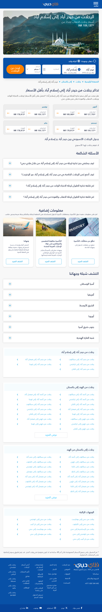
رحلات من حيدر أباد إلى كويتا (40, 364)
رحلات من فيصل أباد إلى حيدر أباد (38, 476)
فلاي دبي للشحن (53, 579)
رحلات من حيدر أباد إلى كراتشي (82, 364)
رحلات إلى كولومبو (12, 593)
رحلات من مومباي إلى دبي (40, 534)
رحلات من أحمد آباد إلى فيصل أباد (37, 394)
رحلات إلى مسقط (12, 579)
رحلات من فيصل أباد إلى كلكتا (82, 486)
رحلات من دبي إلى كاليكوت (83, 524)
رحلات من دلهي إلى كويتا (41, 423)
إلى (75, 67)
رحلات (78, 81)
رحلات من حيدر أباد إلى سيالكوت (81, 359)
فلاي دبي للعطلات (25, 582)
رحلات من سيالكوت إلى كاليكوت (38, 461)
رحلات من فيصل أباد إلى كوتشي (38, 486)
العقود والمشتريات (39, 582)
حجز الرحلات (66, 565)
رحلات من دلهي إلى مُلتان (83, 428)
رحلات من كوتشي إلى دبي (83, 534)
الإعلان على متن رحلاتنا (39, 589)
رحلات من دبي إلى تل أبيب (40, 524)
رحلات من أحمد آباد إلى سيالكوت (81, 394)
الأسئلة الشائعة (40, 575)
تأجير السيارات (24, 572)
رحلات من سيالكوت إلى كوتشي (38, 466)
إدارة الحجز (53, 565)
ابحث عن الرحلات (15, 69)
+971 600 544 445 (92, 583)
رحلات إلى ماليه (12, 586)
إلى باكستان (67, 81)
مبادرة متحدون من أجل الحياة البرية (51, 587)
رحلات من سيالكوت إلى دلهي (82, 461)
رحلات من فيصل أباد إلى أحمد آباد (80, 476)
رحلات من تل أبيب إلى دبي (83, 539)
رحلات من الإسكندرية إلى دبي (82, 529)
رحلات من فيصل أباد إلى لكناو (82, 491)
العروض (67, 569)
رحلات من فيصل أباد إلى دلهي (82, 481)
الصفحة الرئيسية (92, 81)
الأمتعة (67, 578)
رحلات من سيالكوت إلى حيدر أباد (38, 457)
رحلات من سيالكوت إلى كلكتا (83, 466)
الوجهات (67, 574)
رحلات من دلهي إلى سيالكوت (82, 419)
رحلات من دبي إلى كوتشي (40, 519)
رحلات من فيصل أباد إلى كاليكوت (38, 481)
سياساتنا (96, 574)
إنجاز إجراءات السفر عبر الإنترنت (39, 567)
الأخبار (55, 569)
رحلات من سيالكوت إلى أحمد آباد (81, 457)
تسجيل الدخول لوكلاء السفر (38, 596)
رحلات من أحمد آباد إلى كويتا (40, 399)
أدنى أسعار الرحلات (25, 566)
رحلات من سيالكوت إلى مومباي (39, 471)
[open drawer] (96, 4)
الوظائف (26, 588)
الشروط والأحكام (93, 578)
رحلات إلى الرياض (12, 573)
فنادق (27, 576)
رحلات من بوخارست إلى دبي (40, 529)
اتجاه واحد (73, 61)
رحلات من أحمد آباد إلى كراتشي (81, 399)
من (93, 67)
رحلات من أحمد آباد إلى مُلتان (82, 404)
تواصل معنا (52, 574)
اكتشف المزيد (83, 261)
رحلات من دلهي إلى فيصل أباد (39, 419)
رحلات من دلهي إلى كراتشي (82, 423)
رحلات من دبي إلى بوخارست (83, 519)
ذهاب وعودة (87, 61)
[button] (51, 163)
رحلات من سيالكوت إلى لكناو (83, 471)
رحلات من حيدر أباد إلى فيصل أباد (38, 359)
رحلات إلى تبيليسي (12, 566)
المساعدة (67, 583)
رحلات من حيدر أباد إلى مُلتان (83, 369)
